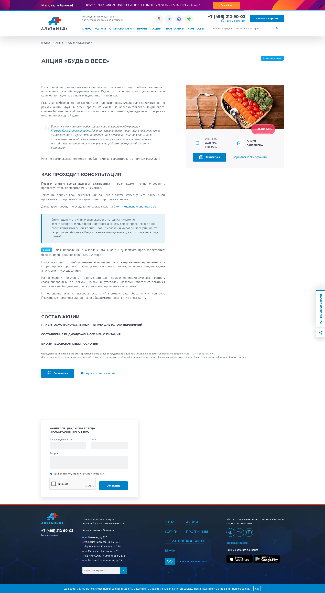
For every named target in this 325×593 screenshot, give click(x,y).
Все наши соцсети (237, 542)
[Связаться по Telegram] (169, 19)
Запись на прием (267, 18)
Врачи (142, 28)
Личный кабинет (235, 20)
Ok (257, 589)
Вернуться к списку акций (250, 157)
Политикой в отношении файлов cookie (225, 588)
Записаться (212, 157)
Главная (45, 42)
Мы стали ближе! (57, 5)
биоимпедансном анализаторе (135, 206)
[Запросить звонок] (189, 19)
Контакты (196, 28)
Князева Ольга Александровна (70, 131)
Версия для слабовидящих (191, 561)
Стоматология (121, 28)
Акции (155, 28)
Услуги (100, 28)
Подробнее (227, 5)
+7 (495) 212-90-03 (226, 16)
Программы (174, 28)
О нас (86, 28)
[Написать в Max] (179, 19)
